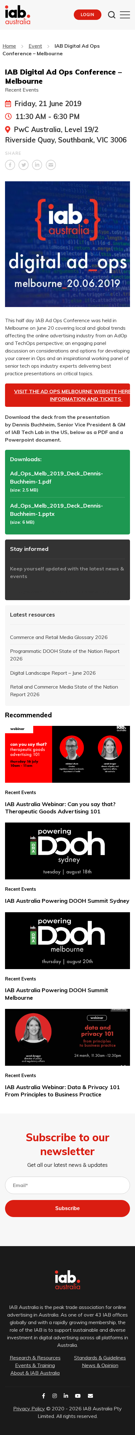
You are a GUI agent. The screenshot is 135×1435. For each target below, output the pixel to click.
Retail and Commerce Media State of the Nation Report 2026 (64, 690)
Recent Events (22, 90)
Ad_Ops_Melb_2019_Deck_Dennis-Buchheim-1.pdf (56, 477)
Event (35, 46)
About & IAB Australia (35, 1373)
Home (9, 46)
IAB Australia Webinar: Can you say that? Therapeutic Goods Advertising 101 (60, 807)
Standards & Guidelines (100, 1357)
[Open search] (112, 15)
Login (87, 14)
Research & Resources (35, 1357)
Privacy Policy (29, 1408)
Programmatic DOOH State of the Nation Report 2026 (65, 655)
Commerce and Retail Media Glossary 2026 (59, 637)
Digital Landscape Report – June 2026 (53, 673)
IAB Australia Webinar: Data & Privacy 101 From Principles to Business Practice (62, 1090)
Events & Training (35, 1365)
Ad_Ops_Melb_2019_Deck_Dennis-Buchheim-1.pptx (56, 509)
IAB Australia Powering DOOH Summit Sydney (67, 900)
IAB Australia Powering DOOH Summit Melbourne (56, 993)
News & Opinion (100, 1365)
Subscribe (67, 1208)
